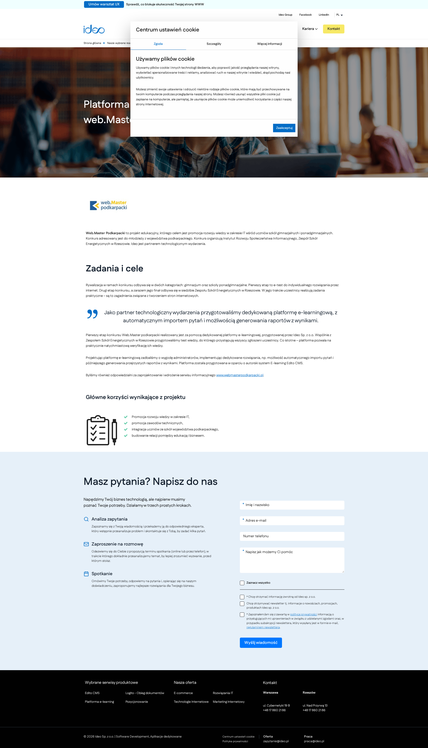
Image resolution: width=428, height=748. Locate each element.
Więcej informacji (269, 44)
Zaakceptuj (284, 128)
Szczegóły (214, 44)
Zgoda (158, 44)
